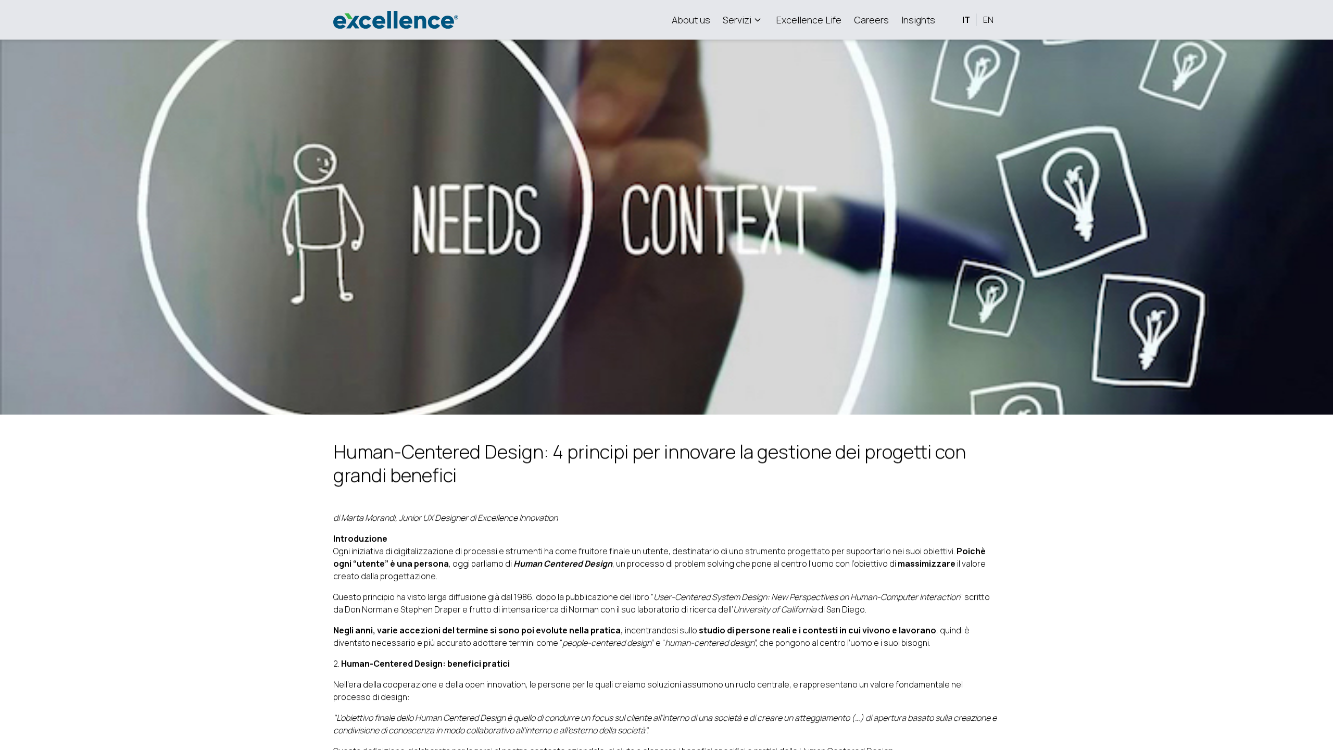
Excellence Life (808, 20)
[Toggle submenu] (757, 20)
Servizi (737, 20)
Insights (918, 20)
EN (988, 20)
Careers (871, 20)
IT (966, 20)
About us (691, 20)
